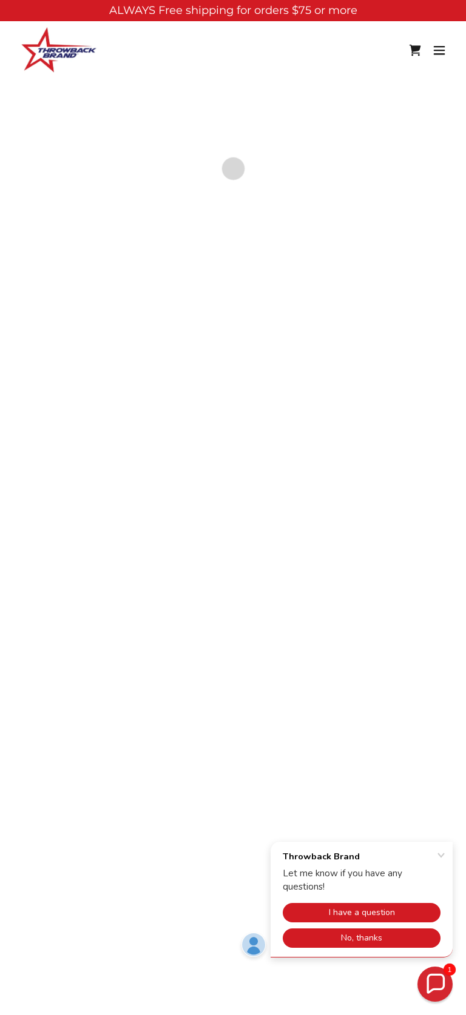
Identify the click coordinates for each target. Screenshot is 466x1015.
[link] (59, 50)
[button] (415, 50)
